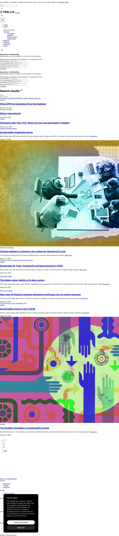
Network (6, 42)
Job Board (6, 44)
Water (10, 276)
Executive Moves (11, 128)
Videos (26, 98)
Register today (63, 2)
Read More (93, 136)
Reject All (20, 527)
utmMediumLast (5, 65)
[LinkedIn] (1, 525)
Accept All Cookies (21, 522)
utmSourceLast (5, 67)
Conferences (12, 98)
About (5, 46)
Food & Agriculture (6, 291)
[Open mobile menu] (2, 20)
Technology (10, 247)
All (1, 98)
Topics (5, 25)
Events (5, 26)
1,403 (5, 451)
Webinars (6, 40)
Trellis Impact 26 (8, 493)
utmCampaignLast (6, 63)
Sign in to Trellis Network (8, 479)
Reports (37, 98)
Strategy (3, 247)
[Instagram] (3, 525)
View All (6, 32)
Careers (2, 128)
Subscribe (3, 69)
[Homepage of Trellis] (59, 477)
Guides (2, 262)
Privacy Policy (21, 516)
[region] (20, 513)
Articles (4, 98)
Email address (5, 61)
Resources (19, 98)
